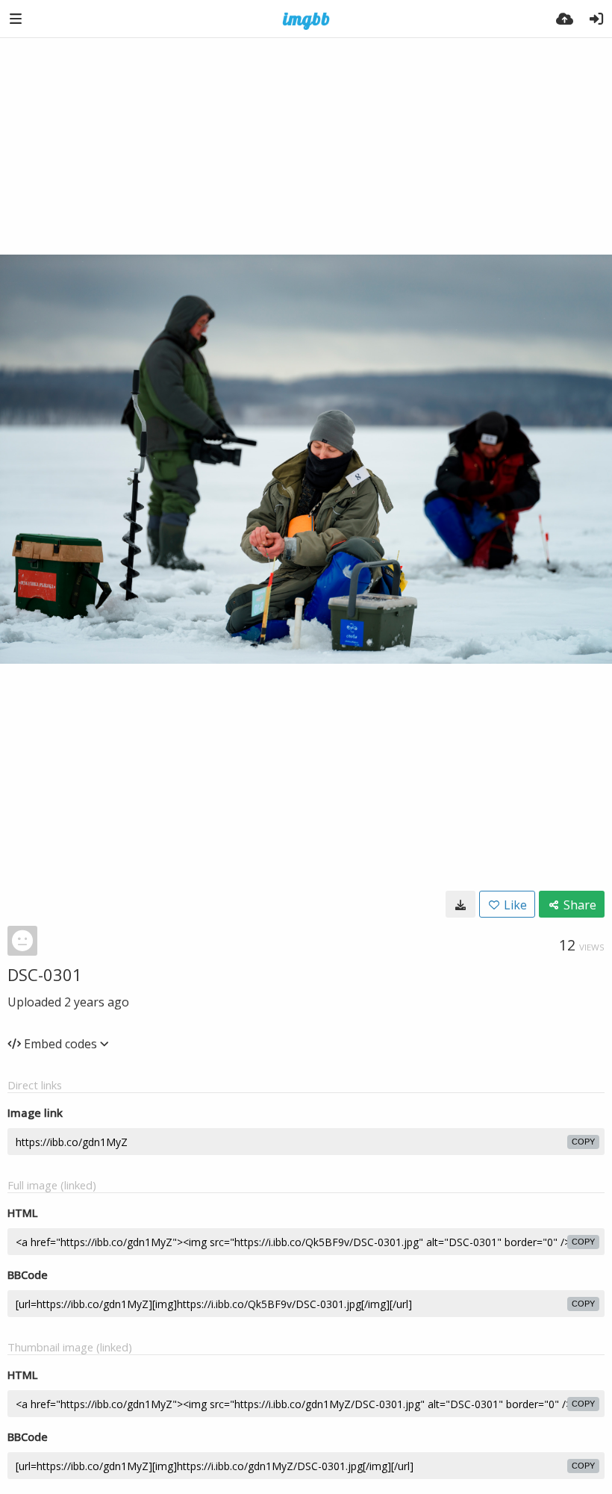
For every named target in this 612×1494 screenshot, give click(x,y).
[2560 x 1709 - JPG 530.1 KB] (460, 904)
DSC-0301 (44, 974)
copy (583, 1141)
